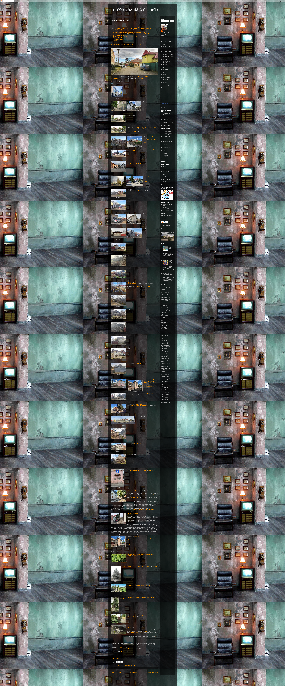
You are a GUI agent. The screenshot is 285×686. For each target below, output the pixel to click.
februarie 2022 (164, 328)
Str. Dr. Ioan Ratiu (137, 363)
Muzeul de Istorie (135, 497)
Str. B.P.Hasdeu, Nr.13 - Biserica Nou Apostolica (138, 163)
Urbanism (115, 40)
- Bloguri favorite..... (167, 113)
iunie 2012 (163, 338)
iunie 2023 (163, 318)
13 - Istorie (165, 59)
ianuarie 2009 (164, 392)
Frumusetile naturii (166, 171)
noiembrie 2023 (164, 312)
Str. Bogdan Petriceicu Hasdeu (120, 37)
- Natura (164, 39)
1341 (156, 566)
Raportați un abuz (166, 228)
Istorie (164, 174)
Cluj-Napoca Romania (167, 85)
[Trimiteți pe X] (119, 662)
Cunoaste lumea (166, 169)
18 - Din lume (165, 67)
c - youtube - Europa (167, 134)
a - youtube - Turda (167, 131)
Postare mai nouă (116, 672)
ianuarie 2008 (164, 394)
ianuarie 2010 (164, 376)
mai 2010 (163, 371)
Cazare (146, 144)
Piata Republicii (154, 379)
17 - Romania (165, 66)
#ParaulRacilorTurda (146, 33)
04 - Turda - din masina (167, 46)
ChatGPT (147, 46)
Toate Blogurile (166, 173)
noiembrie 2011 (164, 346)
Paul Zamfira (165, 207)
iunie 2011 (163, 355)
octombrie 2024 (164, 297)
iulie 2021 (163, 330)
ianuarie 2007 (164, 397)
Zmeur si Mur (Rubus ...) (133, 615)
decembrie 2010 (164, 364)
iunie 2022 (163, 325)
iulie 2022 (163, 323)
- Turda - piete (166, 273)
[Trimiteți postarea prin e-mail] (114, 662)
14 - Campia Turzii (166, 61)
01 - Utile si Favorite (167, 41)
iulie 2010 (163, 369)
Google (132, 27)
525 (153, 566)
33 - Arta (164, 81)
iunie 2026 (163, 286)
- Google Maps (166, 119)
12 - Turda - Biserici (167, 57)
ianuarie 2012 (164, 343)
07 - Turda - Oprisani (167, 51)
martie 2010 (163, 373)
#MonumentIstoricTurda (146, 28)
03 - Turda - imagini (167, 44)
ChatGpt (135, 509)
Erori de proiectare (132, 515)
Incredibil (164, 166)
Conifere (124, 566)
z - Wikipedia (165, 155)
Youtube (131, 28)
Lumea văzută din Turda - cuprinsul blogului (167, 233)
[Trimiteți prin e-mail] (116, 662)
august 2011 (164, 351)
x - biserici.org (166, 139)
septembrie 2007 (164, 396)
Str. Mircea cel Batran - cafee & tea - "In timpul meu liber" (125, 36)
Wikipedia (120, 642)
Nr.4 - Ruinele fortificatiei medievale (120, 27)
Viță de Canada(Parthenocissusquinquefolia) (130, 597)
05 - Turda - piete (166, 48)
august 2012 (164, 335)
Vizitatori (164, 184)
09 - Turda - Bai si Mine (168, 54)
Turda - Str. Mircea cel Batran (121, 20)
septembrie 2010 (164, 368)
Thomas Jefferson (132, 283)
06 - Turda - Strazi (118, 664)
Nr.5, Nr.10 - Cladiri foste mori (119, 29)
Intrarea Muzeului (116, 31)
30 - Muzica (165, 79)
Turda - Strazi (116, 658)
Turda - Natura (170, 261)
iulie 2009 (163, 383)
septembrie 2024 (164, 299)
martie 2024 (163, 307)
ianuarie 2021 (164, 332)
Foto (114, 84)
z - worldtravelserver (167, 156)
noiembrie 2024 (164, 296)
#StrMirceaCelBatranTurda (139, 46)
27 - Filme (165, 76)
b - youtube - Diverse (167, 133)
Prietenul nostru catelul (118, 39)
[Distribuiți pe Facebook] (120, 662)
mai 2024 (163, 305)
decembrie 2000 (164, 402)
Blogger (148, 681)
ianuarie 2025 (164, 294)
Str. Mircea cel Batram (133, 513)
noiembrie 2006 (164, 399)
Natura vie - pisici (131, 625)
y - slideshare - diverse (167, 143)
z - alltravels (165, 150)
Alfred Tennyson (121, 638)
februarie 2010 (164, 374)
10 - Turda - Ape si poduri (168, 56)
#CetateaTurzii (137, 28)
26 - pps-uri (165, 74)
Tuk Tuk (164, 181)
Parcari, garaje (148, 184)
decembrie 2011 (164, 345)
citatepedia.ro (148, 286)
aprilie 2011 (163, 358)
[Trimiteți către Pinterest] (122, 662)
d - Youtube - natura (167, 136)
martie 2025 (163, 291)
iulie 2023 (163, 317)
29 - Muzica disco (166, 77)
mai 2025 (163, 289)
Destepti (164, 176)
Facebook (140, 190)
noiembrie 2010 (164, 366)
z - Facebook (165, 152)
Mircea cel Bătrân (115, 78)
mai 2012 (163, 340)
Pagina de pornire (134, 672)
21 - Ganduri (165, 71)
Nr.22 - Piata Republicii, (149, 381)
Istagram (164, 138)
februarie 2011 (164, 361)
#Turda (152, 509)
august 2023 (164, 315)
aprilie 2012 (163, 342)
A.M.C (135, 31)
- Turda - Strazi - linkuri (170, 247)
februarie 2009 (164, 391)
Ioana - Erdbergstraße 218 (168, 210)
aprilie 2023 (163, 322)
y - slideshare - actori (167, 141)
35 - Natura (165, 82)
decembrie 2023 (164, 310)
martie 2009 (163, 389)
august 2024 (164, 300)
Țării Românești (139, 78)
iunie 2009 (163, 384)
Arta (163, 84)
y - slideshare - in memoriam (166, 148)
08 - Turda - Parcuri (167, 53)
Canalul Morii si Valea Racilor (119, 35)
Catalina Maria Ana (164, 103)
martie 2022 (163, 327)
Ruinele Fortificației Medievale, (134, 498)
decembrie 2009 (164, 378)
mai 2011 (163, 356)
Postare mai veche (152, 672)
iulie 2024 (163, 302)
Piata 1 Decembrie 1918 (138, 127)
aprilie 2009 (163, 387)
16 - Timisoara (166, 64)
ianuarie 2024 (164, 309)
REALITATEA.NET (167, 179)
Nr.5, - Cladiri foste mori (133, 131)
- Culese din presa (166, 117)
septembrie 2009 (164, 381)
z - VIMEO (165, 153)
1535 (133, 616)
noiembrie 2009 (164, 379)
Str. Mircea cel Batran (115, 44)
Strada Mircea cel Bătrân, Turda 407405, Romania (125, 665)
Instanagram (165, 182)
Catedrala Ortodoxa (135, 405)
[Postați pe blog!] (117, 662)
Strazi (164, 87)
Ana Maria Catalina (167, 31)
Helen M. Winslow (140, 632)
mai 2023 (163, 320)
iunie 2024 (163, 304)
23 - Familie (165, 72)
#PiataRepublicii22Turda (149, 386)
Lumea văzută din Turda (134, 9)
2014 (135, 654)
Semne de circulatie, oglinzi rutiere (133, 470)
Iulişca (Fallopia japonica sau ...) (135, 584)
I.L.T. (136, 44)
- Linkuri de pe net (166, 125)
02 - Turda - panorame (167, 43)
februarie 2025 (164, 292)
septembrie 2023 (164, 314)
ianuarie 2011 (164, 363)
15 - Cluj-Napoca (166, 62)
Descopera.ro (165, 168)
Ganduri (129, 282)
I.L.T (132, 31)
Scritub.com (165, 177)
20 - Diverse (165, 69)
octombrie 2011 (164, 348)
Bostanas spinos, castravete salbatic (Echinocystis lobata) (141, 554)
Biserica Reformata (144, 405)
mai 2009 (163, 386)
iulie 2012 (163, 337)
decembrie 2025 (164, 287)
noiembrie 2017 (164, 333)
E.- (111, 23)
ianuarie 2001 (164, 401)
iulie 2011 (163, 353)
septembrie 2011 (164, 350)
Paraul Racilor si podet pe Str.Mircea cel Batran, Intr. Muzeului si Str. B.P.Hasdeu (131, 32)
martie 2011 (163, 360)
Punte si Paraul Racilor (133, 270)
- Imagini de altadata (167, 121)
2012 (132, 654)
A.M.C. (140, 44)
